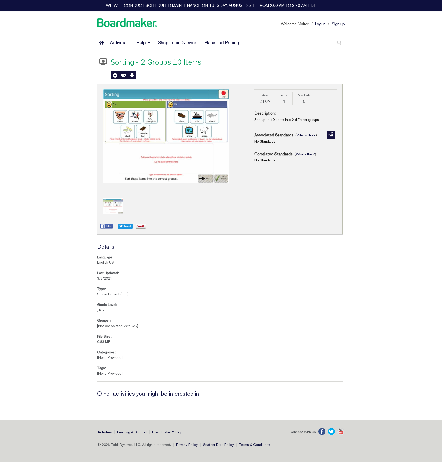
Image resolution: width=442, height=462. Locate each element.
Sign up (338, 23)
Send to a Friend (123, 75)
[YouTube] (340, 431)
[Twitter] (331, 431)
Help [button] (142, 42)
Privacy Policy (187, 445)
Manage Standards (331, 135)
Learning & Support (132, 432)
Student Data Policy (218, 445)
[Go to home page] (101, 42)
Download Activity (132, 75)
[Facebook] (321, 431)
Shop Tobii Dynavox (177, 42)
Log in (320, 23)
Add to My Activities (115, 75)
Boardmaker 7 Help (167, 432)
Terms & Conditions (254, 445)
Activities (119, 42)
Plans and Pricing (221, 42)
